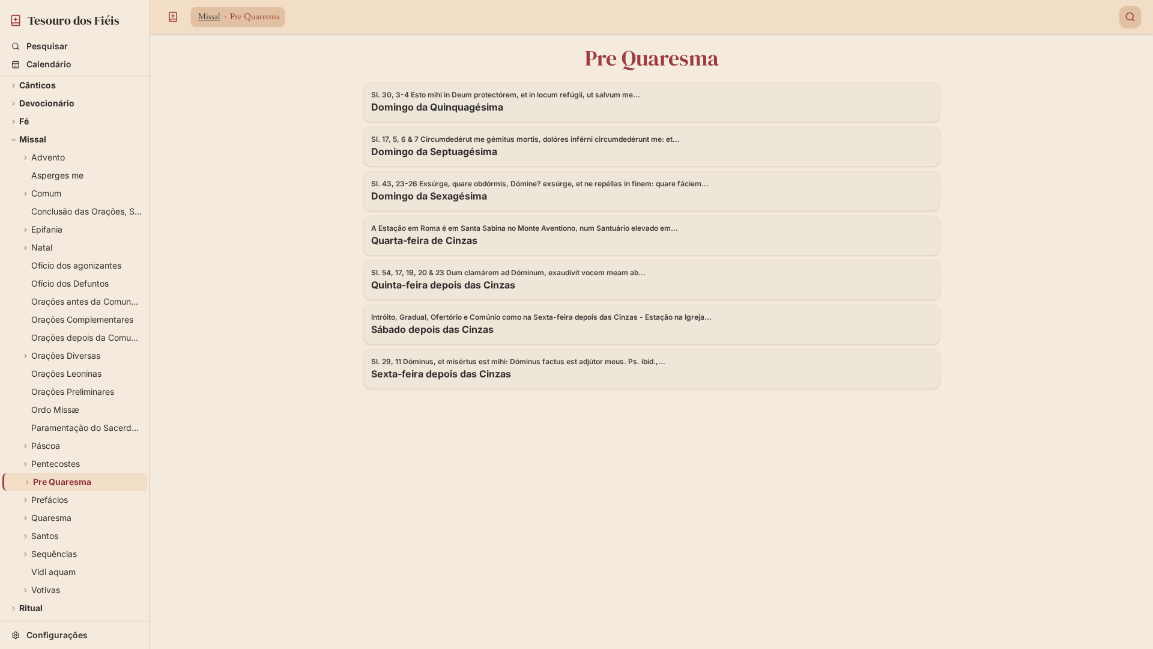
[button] (75, 46)
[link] (75, 18)
